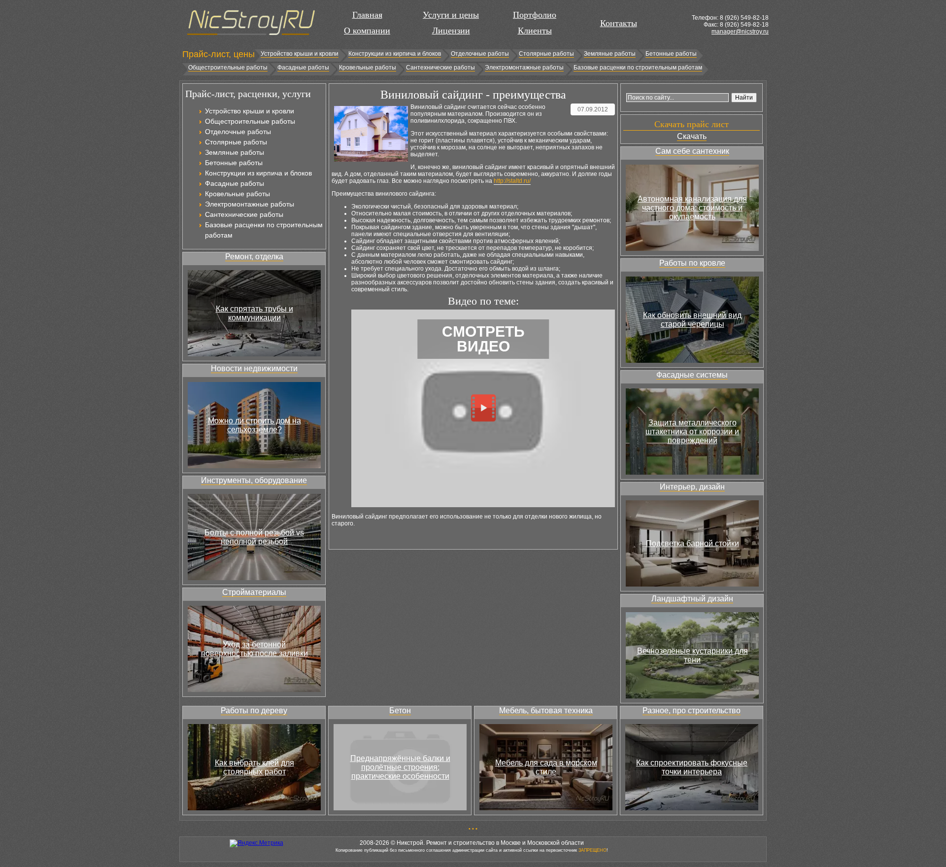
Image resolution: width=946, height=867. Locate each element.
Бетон (400, 710)
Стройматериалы (254, 592)
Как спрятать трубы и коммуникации (254, 313)
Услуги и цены (451, 15)
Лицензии (451, 30)
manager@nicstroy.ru (740, 31)
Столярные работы (546, 53)
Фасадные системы (692, 375)
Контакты (618, 23)
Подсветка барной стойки (692, 543)
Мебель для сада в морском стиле (546, 767)
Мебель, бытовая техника (546, 710)
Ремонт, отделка (254, 256)
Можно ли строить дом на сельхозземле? (254, 425)
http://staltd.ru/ (512, 180)
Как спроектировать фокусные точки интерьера (691, 767)
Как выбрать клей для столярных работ (254, 767)
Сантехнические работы (440, 67)
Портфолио (534, 15)
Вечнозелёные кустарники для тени (692, 655)
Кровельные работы (367, 67)
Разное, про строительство (691, 710)
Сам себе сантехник (692, 151)
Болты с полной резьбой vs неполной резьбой (254, 537)
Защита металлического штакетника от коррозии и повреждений (692, 431)
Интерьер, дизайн (692, 487)
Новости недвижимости (254, 368)
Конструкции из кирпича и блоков (394, 53)
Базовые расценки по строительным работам (638, 67)
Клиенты (535, 30)
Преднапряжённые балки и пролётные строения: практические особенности (400, 767)
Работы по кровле (692, 263)
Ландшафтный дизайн (692, 598)
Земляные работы (610, 53)
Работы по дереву (254, 710)
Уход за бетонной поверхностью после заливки (254, 649)
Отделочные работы (480, 53)
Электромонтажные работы (524, 67)
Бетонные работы (671, 53)
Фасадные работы (303, 67)
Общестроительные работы (228, 67)
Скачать (692, 136)
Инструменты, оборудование (254, 480)
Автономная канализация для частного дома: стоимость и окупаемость (692, 208)
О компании (367, 30)
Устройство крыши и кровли (299, 53)
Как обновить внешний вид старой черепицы (692, 319)
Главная (367, 15)
